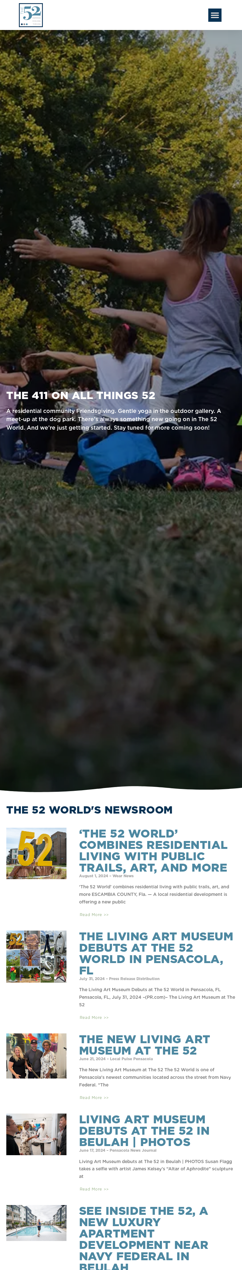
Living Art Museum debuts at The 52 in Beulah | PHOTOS (144, 1130)
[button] (215, 15)
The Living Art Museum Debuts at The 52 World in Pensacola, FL (156, 953)
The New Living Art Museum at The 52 (144, 1044)
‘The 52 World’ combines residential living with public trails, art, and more (153, 850)
